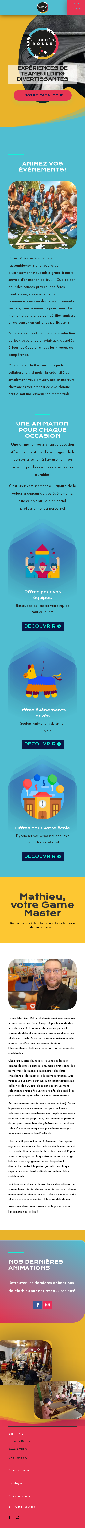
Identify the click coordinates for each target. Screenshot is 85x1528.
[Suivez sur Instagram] (47, 1305)
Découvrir (40, 626)
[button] (76, 7)
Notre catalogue (44, 95)
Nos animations (19, 1496)
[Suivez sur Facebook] (37, 1305)
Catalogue (15, 1483)
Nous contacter (18, 1470)
